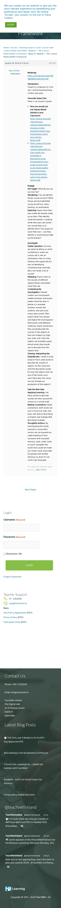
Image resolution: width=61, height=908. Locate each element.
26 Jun (46, 835)
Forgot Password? (13, 576)
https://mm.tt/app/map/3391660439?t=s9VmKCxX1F (40, 77)
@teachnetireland (32, 815)
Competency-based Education (19, 794)
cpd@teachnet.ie (18, 603)
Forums (14, 47)
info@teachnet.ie (19, 692)
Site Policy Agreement (15, 612)
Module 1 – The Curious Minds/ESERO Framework (26, 52)
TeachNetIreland (13, 814)
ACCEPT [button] (11, 24)
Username (14, 520)
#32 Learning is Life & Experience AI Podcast (26, 753)
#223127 (52, 63)
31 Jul (46, 815)
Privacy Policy (10, 617)
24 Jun (46, 855)
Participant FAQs (12, 622)
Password (14, 537)
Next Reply (30, 489)
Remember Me (14, 554)
